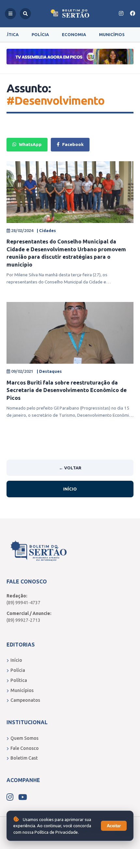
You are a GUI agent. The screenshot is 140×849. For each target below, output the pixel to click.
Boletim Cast (24, 758)
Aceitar (114, 825)
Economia (74, 34)
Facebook (73, 144)
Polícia (40, 34)
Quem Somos (24, 738)
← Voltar (70, 467)
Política (18, 680)
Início (70, 489)
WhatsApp (30, 144)
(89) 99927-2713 (23, 620)
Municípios (112, 34)
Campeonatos (25, 700)
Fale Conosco (24, 748)
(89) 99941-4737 (23, 602)
